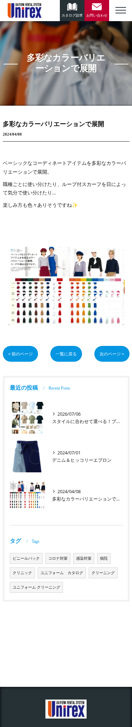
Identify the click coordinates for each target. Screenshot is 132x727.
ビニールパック (26, 558)
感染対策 (84, 558)
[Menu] (120, 9)
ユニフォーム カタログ (61, 572)
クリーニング (103, 572)
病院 (104, 558)
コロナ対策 (58, 558)
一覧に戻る (66, 354)
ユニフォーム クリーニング (36, 587)
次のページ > (112, 354)
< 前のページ (20, 354)
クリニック (22, 572)
